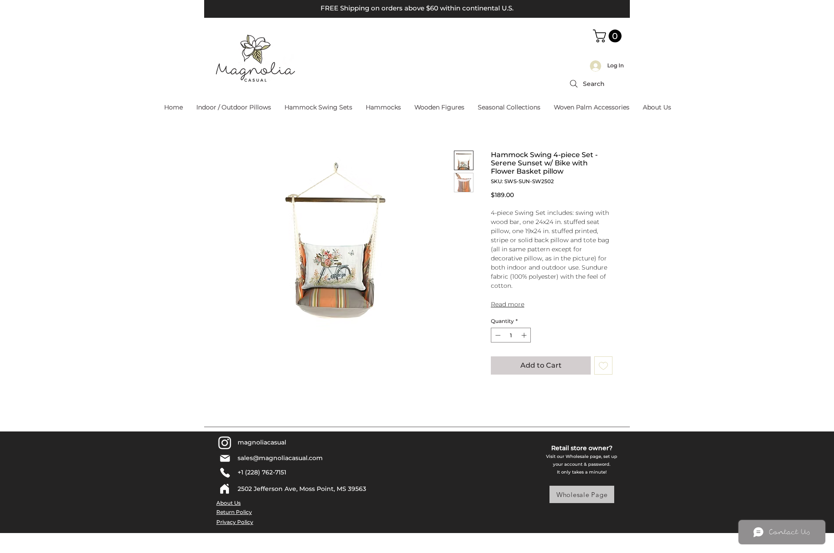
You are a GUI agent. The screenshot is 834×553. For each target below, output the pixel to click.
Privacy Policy (234, 522)
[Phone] (224, 473)
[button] (609, 36)
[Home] (224, 488)
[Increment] (525, 335)
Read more (507, 304)
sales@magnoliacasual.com (280, 458)
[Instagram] (224, 442)
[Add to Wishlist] (603, 365)
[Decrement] (497, 335)
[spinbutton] (511, 335)
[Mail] (224, 458)
